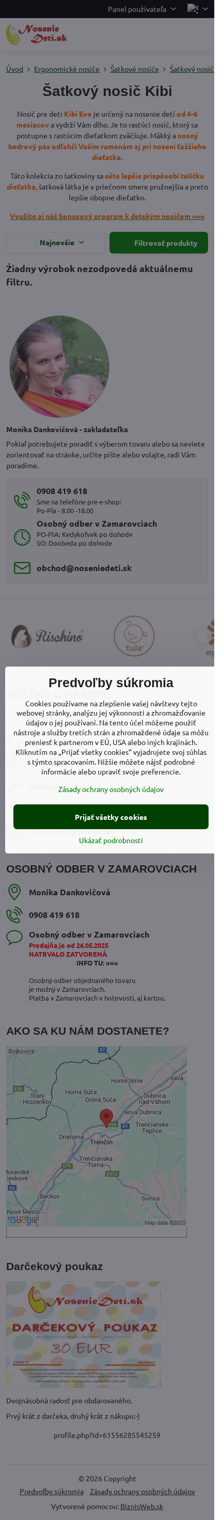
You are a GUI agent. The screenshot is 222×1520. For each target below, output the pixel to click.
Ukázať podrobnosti (111, 840)
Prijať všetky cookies (111, 816)
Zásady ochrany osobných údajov (111, 789)
